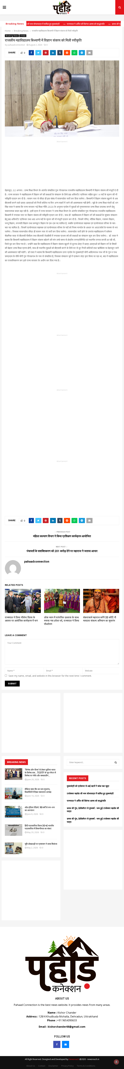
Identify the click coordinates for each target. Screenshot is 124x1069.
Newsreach (74, 1059)
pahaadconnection (16, 44)
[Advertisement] (62, 165)
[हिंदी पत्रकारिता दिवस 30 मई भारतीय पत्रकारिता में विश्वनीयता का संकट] (13, 830)
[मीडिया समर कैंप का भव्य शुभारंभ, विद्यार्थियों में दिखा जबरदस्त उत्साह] (13, 793)
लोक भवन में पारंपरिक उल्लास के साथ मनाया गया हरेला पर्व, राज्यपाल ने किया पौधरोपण (61, 621)
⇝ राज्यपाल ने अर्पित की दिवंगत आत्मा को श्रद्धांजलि (72, 24)
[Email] (65, 1044)
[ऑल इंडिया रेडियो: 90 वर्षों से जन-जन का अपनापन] (13, 812)
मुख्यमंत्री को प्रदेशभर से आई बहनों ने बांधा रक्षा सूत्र (88, 785)
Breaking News (12, 36)
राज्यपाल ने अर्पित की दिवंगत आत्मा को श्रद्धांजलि (86, 800)
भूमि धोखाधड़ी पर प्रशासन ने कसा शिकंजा (41, 844)
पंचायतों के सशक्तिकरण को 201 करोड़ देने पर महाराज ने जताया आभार (62, 551)
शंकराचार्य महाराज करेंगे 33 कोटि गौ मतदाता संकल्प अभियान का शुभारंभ (99, 619)
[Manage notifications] (116, 1061)
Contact (41, 1065)
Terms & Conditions (86, 1065)
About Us (30, 1065)
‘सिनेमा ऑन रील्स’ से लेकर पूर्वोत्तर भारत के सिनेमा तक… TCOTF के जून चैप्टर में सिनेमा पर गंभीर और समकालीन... (40, 772)
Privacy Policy (67, 1065)
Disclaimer (53, 1065)
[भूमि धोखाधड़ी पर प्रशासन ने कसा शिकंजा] (13, 848)
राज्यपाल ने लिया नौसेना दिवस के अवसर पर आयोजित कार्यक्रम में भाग (21, 619)
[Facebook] (56, 1044)
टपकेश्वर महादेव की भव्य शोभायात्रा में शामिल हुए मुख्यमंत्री (90, 793)
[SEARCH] (115, 762)
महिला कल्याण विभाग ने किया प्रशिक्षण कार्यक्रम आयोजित (62, 536)
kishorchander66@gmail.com (66, 1026)
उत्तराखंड (23, 36)
